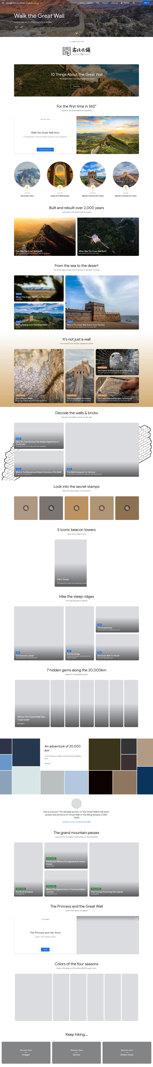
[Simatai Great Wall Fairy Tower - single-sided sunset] (26, 752)
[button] (2, 2)
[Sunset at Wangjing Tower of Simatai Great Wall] (105, 754)
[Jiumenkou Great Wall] (129, 762)
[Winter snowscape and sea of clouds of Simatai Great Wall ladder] (52, 782)
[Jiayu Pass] (26, 780)
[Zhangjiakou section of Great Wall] (129, 746)
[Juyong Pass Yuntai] (125, 782)
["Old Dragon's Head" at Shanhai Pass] (76, 782)
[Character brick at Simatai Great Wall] (26, 508)
